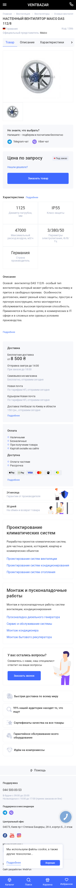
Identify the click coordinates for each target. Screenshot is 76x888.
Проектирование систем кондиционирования (38, 565)
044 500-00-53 (12, 790)
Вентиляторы (42, 13)
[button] (71, 42)
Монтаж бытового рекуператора (29, 637)
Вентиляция (23, 13)
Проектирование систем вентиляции (32, 559)
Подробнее (13, 415)
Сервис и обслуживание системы (29, 624)
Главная (7, 13)
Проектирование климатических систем (31, 530)
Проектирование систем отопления (31, 572)
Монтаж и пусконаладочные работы (37, 593)
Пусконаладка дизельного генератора (33, 617)
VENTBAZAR (38, 5)
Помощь (39, 770)
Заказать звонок (24, 675)
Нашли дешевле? (17, 167)
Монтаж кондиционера (23, 630)
